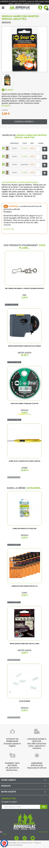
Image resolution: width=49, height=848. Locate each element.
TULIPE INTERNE (24, 701)
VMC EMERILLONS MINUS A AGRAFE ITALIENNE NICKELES (24, 288)
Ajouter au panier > (14, 362)
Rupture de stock (13, 477)
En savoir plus (9, 229)
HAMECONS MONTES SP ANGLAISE (24, 528)
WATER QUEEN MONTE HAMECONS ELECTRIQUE (24, 346)
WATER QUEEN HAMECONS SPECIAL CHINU (24, 643)
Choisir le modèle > (24, 122)
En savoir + (6, 105)
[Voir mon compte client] (40, 7)
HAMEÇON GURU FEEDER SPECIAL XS (24, 586)
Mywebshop (17, 845)
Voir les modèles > (11, 304)
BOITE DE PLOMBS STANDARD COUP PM (24, 403)
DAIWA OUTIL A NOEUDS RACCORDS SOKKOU (24, 461)
